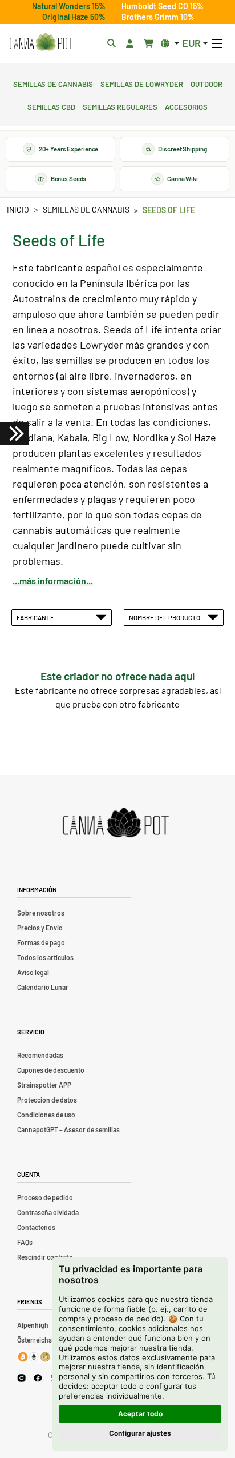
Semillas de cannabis (53, 83)
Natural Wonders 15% (69, 6)
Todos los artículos (45, 957)
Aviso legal (33, 972)
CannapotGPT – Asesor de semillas (68, 1129)
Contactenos (36, 1227)
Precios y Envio (40, 927)
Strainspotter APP (44, 1084)
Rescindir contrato (45, 1256)
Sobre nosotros (40, 912)
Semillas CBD (51, 105)
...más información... (53, 580)
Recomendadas (40, 1055)
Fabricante (36, 617)
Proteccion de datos (47, 1099)
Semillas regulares (120, 105)
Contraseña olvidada (48, 1212)
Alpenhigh (32, 1324)
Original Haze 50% (74, 17)
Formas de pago (41, 942)
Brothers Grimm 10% (158, 17)
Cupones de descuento (50, 1069)
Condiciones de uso (46, 1114)
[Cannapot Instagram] (21, 1377)
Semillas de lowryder (141, 83)
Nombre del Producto (165, 617)
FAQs (25, 1242)
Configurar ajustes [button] (140, 1433)
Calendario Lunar (42, 987)
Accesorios (186, 105)
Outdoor (206, 83)
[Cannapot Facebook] (38, 1377)
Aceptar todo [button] (140, 1413)
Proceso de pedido (45, 1197)
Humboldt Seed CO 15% (162, 6)
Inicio (18, 209)
